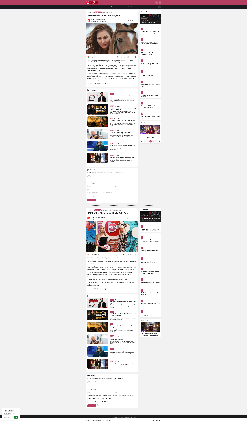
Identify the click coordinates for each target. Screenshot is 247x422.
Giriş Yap (100, 200)
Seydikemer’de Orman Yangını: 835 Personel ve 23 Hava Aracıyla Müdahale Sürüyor (150, 33)
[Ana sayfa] (87, 7)
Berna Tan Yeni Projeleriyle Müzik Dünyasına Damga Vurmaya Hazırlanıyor (149, 65)
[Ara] (156, 2)
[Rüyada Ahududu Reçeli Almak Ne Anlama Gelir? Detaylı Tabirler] (150, 329)
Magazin (112, 94)
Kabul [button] (16, 417)
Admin (92, 19)
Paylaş (159, 420)
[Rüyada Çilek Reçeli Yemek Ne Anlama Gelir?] (150, 132)
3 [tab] (150, 141)
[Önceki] (142, 141)
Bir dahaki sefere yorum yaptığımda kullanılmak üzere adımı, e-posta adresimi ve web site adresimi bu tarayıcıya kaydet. (111, 189)
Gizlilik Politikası (6, 417)
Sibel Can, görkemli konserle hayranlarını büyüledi (122, 157)
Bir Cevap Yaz (92, 170)
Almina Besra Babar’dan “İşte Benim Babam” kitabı (122, 145)
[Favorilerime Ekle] (135, 57)
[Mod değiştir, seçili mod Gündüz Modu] (159, 7)
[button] (146, 420)
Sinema (111, 118)
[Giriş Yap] (160, 2)
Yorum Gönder (92, 200)
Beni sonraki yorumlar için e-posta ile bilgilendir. (100, 192)
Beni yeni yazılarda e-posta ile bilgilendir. (98, 196)
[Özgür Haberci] (92, 2)
